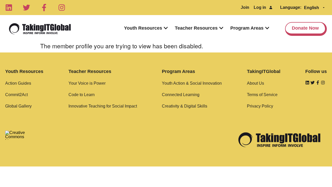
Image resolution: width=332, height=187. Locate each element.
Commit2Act (16, 94)
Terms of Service (262, 94)
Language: (290, 7)
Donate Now (305, 28)
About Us (255, 83)
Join (245, 7)
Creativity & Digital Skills (184, 106)
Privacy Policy (260, 106)
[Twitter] (26, 7)
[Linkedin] (8, 7)
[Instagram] (61, 7)
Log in (260, 7)
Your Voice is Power (87, 83)
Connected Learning (180, 94)
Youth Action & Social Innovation (192, 83)
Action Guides (18, 83)
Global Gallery (18, 106)
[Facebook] (44, 7)
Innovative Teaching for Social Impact (102, 106)
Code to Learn (81, 94)
